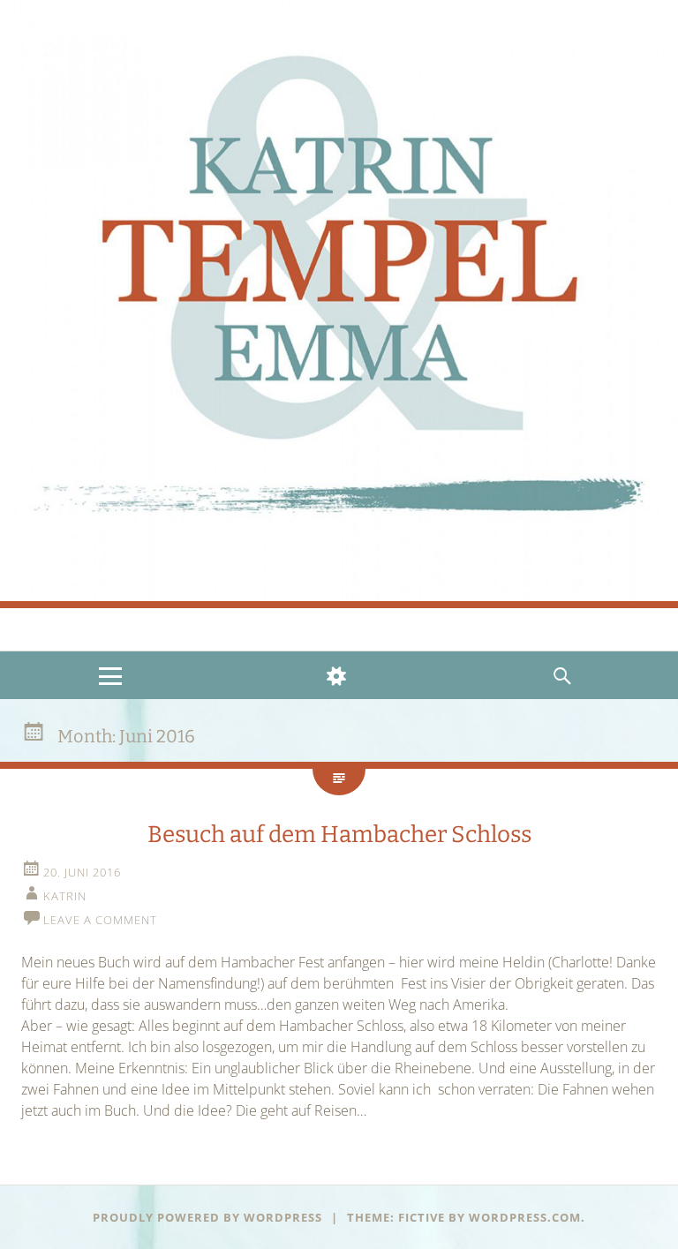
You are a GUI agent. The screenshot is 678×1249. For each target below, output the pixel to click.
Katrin (65, 896)
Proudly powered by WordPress (207, 1217)
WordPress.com (525, 1217)
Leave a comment (100, 920)
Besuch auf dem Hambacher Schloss (339, 834)
